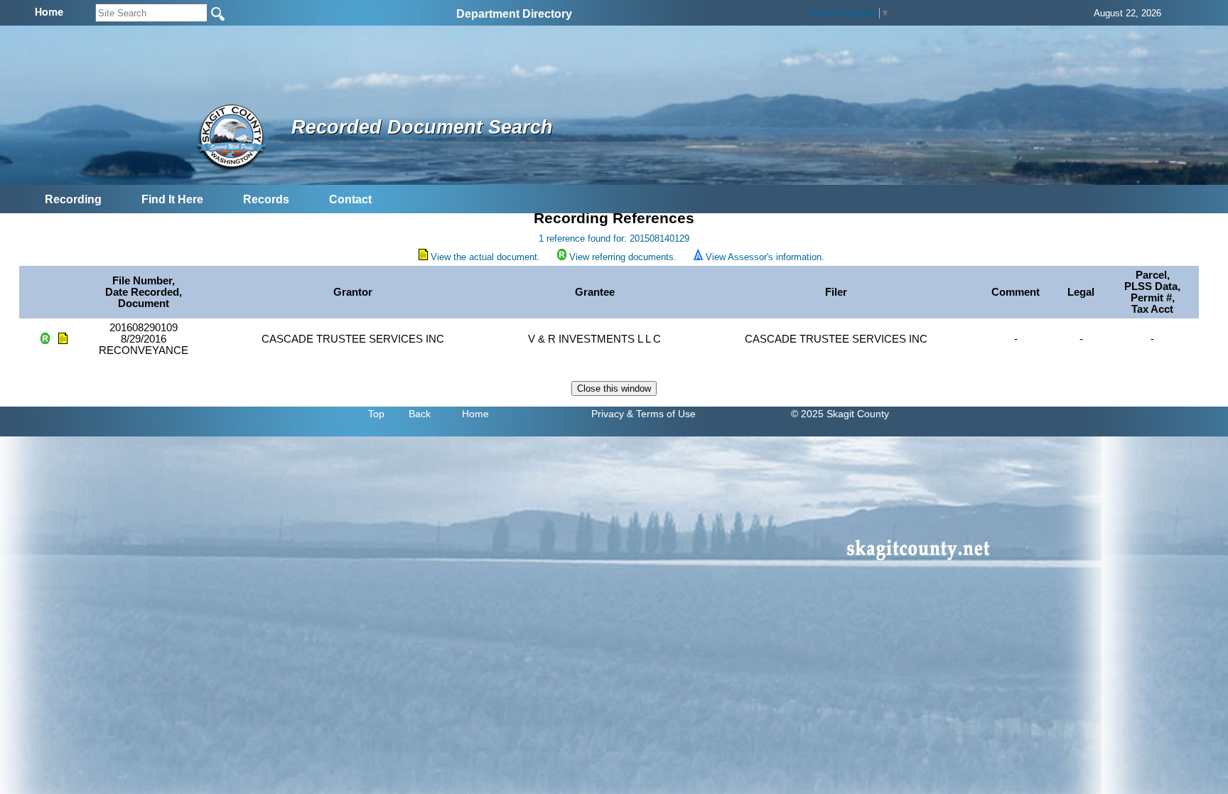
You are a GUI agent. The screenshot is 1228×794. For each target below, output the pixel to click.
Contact (350, 199)
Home (475, 413)
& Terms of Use (661, 413)
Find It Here (172, 199)
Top (376, 413)
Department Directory (514, 14)
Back (420, 413)
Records (266, 199)
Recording (73, 199)
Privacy (607, 413)
